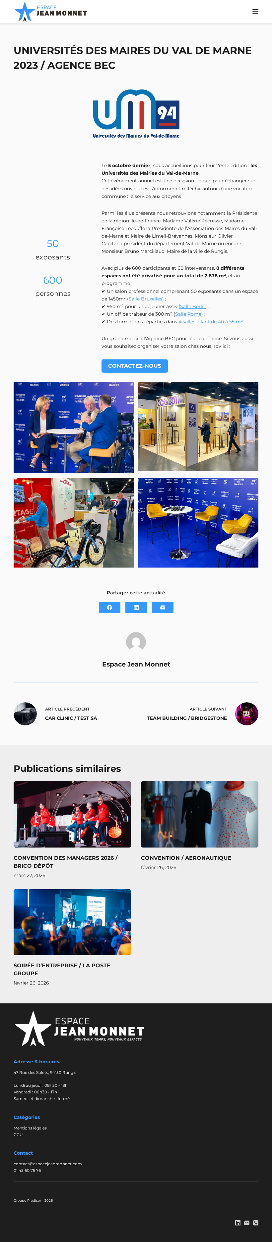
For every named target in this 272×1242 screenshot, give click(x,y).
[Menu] (255, 12)
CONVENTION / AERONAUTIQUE (186, 858)
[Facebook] (109, 607)
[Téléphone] (255, 1222)
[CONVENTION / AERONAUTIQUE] (199, 814)
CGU (18, 1134)
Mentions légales (30, 1128)
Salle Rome (188, 314)
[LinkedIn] (136, 607)
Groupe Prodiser (27, 1200)
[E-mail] (162, 607)
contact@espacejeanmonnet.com (48, 1163)
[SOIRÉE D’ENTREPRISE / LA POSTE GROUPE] (72, 922)
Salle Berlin (193, 306)
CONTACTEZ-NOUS (134, 366)
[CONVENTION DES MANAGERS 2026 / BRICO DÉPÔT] (72, 814)
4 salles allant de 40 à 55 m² (210, 322)
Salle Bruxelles (145, 299)
